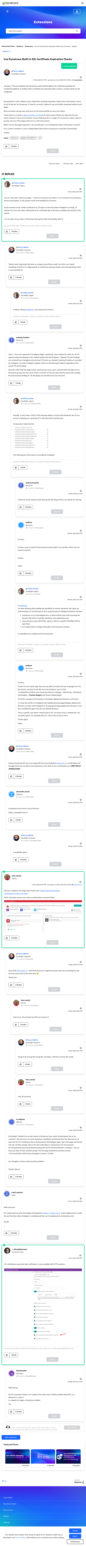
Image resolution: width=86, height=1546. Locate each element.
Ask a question (11, 1437)
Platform (20, 46)
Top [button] (5, 1481)
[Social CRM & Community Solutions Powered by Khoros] (79, 1482)
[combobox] (43, 31)
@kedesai (23, 606)
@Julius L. (46, 1213)
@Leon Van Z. (61, 763)
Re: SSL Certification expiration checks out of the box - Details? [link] (56, 46)
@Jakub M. (30, 310)
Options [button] (6, 51)
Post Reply (72, 1428)
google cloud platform (28, 138)
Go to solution (70, 66)
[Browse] (8, 11)
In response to (26, 252)
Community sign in (77, 11)
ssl (40, 138)
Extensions (29, 46)
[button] (75, 1530)
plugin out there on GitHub (33, 115)
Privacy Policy (20, 1538)
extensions (14, 138)
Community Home (8, 46)
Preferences (75, 1542)
